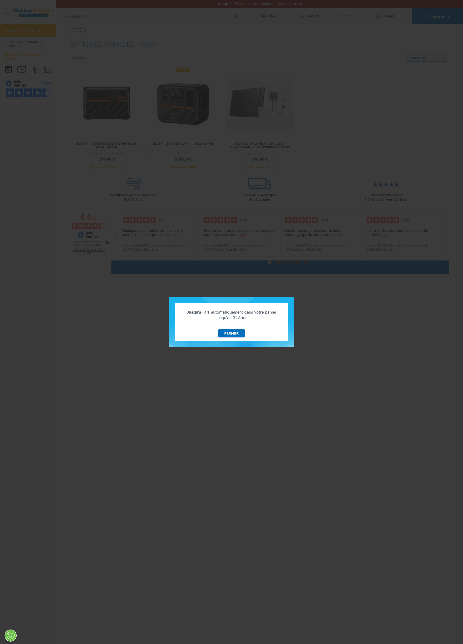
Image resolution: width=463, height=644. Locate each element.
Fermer (231, 333)
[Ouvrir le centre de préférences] (11, 636)
